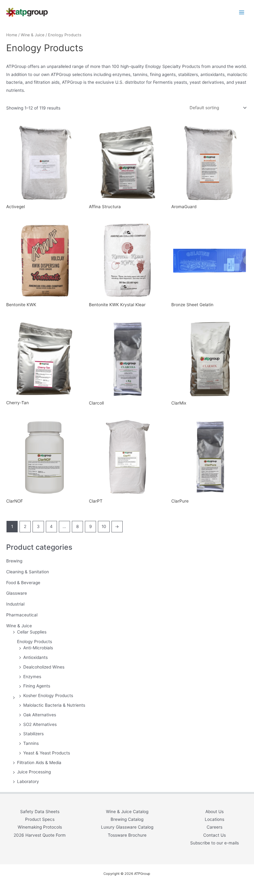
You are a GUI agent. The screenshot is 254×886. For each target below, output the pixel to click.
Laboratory (28, 781)
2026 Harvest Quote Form (40, 835)
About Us (214, 811)
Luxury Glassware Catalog (127, 827)
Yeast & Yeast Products (46, 752)
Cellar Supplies (31, 631)
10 (104, 526)
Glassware (16, 593)
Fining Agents (36, 685)
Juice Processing (34, 771)
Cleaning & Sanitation (27, 571)
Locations (214, 819)
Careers (214, 827)
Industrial (15, 604)
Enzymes (32, 676)
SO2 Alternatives (40, 724)
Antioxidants (35, 657)
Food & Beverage (23, 582)
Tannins (31, 743)
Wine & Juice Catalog (127, 811)
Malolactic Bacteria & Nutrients (54, 705)
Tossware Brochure (127, 835)
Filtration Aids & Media (39, 762)
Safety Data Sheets (39, 811)
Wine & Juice (19, 625)
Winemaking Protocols (40, 827)
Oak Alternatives (39, 714)
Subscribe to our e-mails (214, 842)
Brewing (14, 560)
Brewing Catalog (127, 819)
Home (11, 35)
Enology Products (34, 641)
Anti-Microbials (38, 647)
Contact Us (214, 835)
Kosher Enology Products (48, 695)
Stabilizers (33, 733)
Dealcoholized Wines (43, 666)
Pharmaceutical (21, 614)
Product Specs (40, 819)
